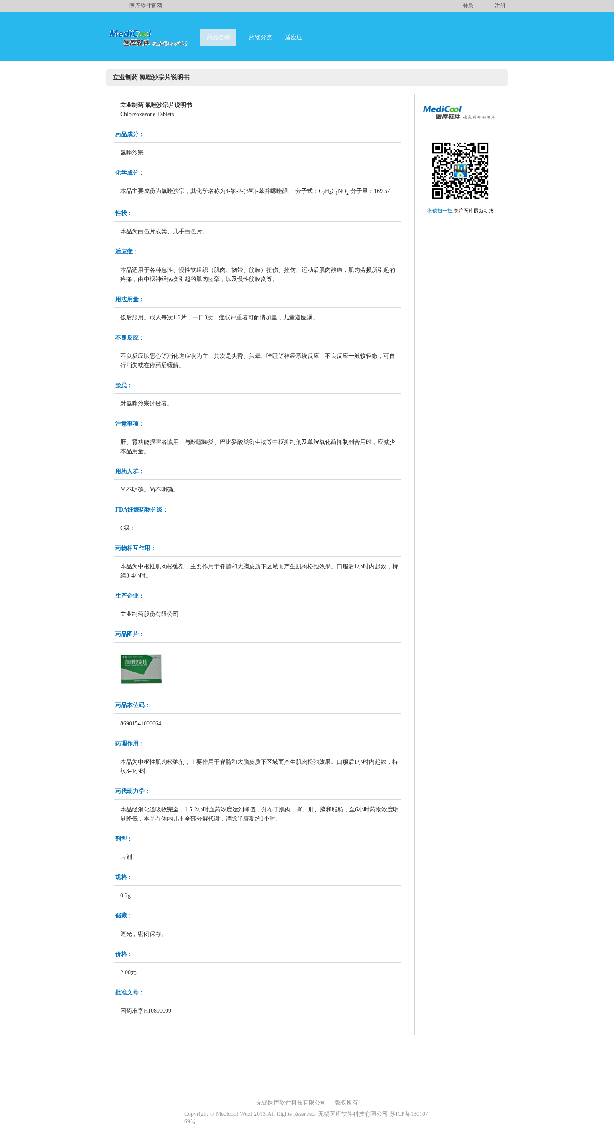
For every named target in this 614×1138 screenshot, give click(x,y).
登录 (468, 6)
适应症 (293, 37)
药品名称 (218, 37)
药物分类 (260, 37)
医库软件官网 (145, 6)
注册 (500, 6)
